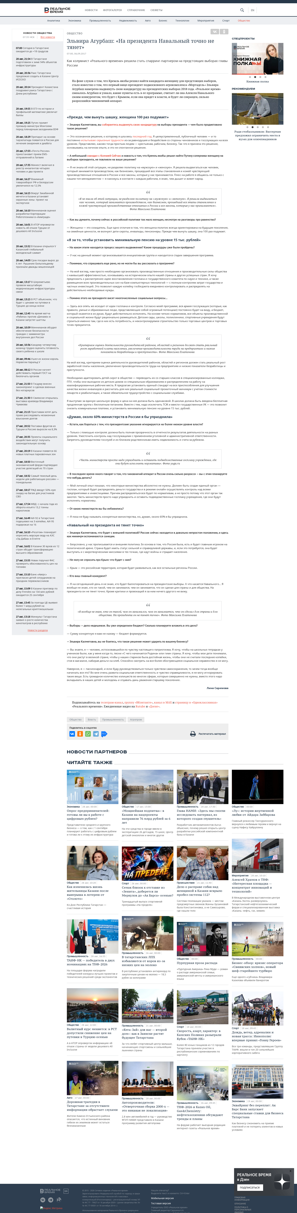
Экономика (74, 20)
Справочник (136, 10)
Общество (244, 20)
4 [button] (265, 77)
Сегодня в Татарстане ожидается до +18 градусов (32, 49)
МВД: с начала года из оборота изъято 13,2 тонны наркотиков (37, 507)
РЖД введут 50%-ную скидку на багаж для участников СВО (36, 493)
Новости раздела (38, 630)
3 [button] (260, 77)
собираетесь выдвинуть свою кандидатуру (129, 124)
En (252, 10)
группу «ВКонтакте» (138, 702)
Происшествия (186, 882)
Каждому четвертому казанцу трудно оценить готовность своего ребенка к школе (37, 348)
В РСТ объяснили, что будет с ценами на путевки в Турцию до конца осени (36, 302)
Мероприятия (205, 20)
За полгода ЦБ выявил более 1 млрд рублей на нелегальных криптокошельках (36, 606)
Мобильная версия (162, 1198)
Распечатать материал (212, 733)
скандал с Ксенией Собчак (104, 155)
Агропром (136, 719)
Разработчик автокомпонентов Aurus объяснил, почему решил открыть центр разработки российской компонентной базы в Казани (201, 822)
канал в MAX (163, 702)
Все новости (48, 37)
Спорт (226, 20)
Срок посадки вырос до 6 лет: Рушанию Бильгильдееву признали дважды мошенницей (37, 263)
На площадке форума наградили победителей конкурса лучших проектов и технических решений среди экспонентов (92, 968)
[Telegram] (96, 734)
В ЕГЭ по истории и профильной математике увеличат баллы (36, 112)
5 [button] (268, 127)
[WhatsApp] (88, 734)
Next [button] (280, 59)
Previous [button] (234, 59)
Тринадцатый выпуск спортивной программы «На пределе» (147, 895)
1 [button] (250, 77)
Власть (92, 719)
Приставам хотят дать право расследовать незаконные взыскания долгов (36, 415)
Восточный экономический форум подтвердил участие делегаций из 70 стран (36, 465)
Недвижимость (128, 20)
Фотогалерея (112, 10)
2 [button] (255, 77)
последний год (142, 136)
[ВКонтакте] (215, 31)
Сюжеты (157, 10)
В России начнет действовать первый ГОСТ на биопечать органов (33, 373)
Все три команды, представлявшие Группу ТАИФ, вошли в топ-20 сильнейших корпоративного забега (257, 1042)
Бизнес (163, 20)
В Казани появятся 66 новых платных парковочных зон (36, 452)
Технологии (182, 20)
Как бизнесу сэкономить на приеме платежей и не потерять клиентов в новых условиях (257, 1117)
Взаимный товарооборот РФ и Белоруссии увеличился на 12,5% (34, 182)
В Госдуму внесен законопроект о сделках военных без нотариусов (35, 387)
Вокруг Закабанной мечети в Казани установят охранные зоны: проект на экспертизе (35, 198)
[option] (257, 59)
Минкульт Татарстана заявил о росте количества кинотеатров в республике (36, 620)
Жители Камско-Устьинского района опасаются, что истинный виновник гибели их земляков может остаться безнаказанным (92, 1113)
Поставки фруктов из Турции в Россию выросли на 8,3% (36, 427)
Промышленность (100, 20)
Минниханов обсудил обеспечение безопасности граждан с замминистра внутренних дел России (36, 332)
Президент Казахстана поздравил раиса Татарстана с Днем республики (37, 90)
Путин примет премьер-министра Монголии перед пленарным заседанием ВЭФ (37, 126)
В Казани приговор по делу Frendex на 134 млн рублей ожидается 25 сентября (36, 592)
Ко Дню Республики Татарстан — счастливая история (88, 897)
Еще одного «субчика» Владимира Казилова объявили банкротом (257, 971)
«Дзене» (154, 706)
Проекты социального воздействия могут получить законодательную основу (36, 440)
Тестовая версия (161, 1203)
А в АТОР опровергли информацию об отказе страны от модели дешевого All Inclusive (92, 1039)
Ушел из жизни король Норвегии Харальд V (37, 360)
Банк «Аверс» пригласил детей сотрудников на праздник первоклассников (35, 578)
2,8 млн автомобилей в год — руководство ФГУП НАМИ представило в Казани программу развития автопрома (147, 1113)
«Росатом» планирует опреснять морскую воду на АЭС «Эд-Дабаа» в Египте (36, 535)
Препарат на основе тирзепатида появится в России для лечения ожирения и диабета (37, 140)
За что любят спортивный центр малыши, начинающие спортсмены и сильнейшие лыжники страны (147, 1040)
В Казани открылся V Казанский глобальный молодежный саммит (36, 249)
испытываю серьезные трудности (102, 140)
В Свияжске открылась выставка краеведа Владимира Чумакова (37, 401)
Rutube (140, 706)
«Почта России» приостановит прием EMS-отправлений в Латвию (33, 154)
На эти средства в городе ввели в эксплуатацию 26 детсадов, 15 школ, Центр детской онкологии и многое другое (147, 823)
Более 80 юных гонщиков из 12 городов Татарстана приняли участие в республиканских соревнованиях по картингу (200, 1042)
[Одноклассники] (224, 31)
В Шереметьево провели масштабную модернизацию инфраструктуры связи (35, 286)
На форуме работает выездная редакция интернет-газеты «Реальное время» (201, 1117)
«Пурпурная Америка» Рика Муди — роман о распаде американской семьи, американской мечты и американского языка (202, 970)
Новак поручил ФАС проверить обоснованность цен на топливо (37, 563)
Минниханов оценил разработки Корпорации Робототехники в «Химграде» (36, 214)
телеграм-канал (112, 702)
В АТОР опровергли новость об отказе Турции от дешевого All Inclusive (35, 228)
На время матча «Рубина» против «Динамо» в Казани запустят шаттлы (33, 316)
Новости (91, 10)
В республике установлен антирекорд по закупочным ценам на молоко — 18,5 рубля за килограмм (146, 967)
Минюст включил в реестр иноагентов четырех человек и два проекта (35, 168)
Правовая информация (241, 1198)
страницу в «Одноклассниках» (196, 702)
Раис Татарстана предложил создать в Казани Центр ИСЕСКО (37, 76)
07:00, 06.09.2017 (76, 53)
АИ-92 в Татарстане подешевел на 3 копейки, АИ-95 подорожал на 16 (35, 521)
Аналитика (53, 20)
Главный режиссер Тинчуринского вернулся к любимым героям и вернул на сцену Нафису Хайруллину (256, 819)
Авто (148, 20)
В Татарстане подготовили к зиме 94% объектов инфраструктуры (36, 62)
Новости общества (37, 33)
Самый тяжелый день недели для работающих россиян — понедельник (37, 479)
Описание (240, 1204)
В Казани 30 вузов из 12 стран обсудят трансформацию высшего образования (37, 549)
